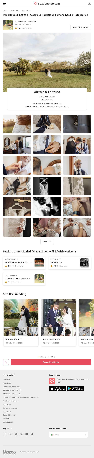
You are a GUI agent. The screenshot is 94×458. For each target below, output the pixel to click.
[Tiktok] (32, 434)
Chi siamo (7, 411)
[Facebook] (5, 434)
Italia (57, 435)
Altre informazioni (80, 27)
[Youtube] (26, 434)
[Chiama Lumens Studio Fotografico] (6, 362)
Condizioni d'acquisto (11, 387)
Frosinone (15, 10)
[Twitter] (10, 434)
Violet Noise (56, 262)
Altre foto (47, 242)
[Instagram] (21, 434)
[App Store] (57, 391)
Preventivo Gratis (51, 362)
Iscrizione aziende (10, 408)
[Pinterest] (16, 434)
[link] (21, 322)
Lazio (5, 10)
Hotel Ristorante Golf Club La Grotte (21, 262)
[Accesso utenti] (89, 3)
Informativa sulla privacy (12, 390)
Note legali (7, 383)
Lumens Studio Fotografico (17, 278)
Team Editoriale (9, 415)
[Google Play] (75, 391)
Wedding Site (8, 422)
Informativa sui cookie (11, 394)
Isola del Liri (26, 10)
